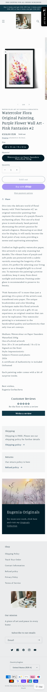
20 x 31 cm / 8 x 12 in (15, 146)
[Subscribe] (39, 640)
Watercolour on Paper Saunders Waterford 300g (23, 158)
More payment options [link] (23, 193)
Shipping (5, 138)
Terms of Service (13, 583)
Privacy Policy (11, 577)
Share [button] (7, 199)
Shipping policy (13, 444)
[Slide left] (18, 104)
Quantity (6, 165)
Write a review (24, 413)
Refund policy (12, 467)
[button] (3, 21)
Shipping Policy (12, 553)
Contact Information (15, 565)
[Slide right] (29, 104)
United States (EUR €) (22, 667)
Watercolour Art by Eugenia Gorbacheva (22, 686)
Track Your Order (13, 559)
